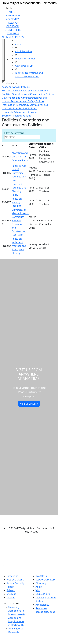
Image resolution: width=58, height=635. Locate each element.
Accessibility (42, 604)
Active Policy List (24, 65)
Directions (12, 576)
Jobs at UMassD (15, 579)
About (13, 12)
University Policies (25, 58)
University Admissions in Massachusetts (16, 610)
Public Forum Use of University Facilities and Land (19, 173)
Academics (12, 19)
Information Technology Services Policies (25, 105)
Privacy (11, 590)
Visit (38, 590)
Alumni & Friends (13, 37)
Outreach (12, 26)
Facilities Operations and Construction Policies (28, 94)
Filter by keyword (14, 133)
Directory (41, 583)
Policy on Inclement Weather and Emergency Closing (19, 246)
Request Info (43, 594)
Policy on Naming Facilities (17, 202)
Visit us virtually (29, 403)
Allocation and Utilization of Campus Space (20, 156)
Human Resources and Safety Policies (23, 101)
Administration (23, 51)
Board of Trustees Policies (16, 115)
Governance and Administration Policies (24, 97)
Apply (39, 586)
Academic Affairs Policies (16, 87)
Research (13, 22)
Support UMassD (45, 579)
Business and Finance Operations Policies (25, 90)
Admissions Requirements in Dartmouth (16, 621)
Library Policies (10, 108)
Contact (11, 597)
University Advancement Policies (20, 112)
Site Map (11, 594)
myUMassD (42, 576)
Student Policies (28, 108)
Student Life (13, 30)
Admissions (12, 15)
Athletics (13, 33)
